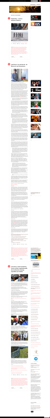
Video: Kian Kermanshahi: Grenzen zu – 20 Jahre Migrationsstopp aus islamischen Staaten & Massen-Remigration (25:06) (36, 326)
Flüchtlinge (24, 49)
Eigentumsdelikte (25, 379)
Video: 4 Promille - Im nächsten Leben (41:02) (35, 342)
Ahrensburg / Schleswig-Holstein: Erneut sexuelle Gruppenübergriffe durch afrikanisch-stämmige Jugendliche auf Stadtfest (19, 269)
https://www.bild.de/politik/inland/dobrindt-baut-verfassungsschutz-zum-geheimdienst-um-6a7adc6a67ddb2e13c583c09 (35, 379)
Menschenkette (17, 382)
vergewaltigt (20, 255)
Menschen (12, 253)
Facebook (26, 249)
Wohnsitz (23, 385)
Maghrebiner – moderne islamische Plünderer (16, 19)
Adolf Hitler (19, 247)
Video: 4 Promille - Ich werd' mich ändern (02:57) (36, 344)
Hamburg (20, 381)
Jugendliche (12, 382)
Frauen (25, 49)
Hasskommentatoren (16, 251)
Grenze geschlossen (13, 381)
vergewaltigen (18, 53)
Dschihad (22, 48)
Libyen (19, 50)
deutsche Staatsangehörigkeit (18, 379)
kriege (18, 50)
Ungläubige (15, 53)
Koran (16, 50)
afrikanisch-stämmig (18, 378)
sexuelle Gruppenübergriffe (17, 384)
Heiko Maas (23, 251)
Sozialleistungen (12, 385)
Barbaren (18, 47)
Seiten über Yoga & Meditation (36, 355)
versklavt (21, 53)
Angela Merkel (18, 248)
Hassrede (19, 251)
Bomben (24, 47)
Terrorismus (25, 52)
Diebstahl (22, 379)
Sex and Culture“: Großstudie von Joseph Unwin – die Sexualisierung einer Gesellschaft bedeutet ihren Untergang (36, 273)
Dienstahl (20, 48)
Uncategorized (21, 57)
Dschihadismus (24, 48)
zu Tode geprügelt (16, 256)
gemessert (19, 250)
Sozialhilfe (26, 384)
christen (26, 47)
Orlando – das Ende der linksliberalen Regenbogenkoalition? (17, 365)
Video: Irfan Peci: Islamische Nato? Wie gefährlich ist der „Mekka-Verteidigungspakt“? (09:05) (35, 385)
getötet (22, 250)
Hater (21, 251)
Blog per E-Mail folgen (35, 405)
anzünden (21, 248)
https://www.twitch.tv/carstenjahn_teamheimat (34, 371)
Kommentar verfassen (13, 57)
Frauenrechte (12, 250)
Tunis (13, 53)
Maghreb (21, 50)
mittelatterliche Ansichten (22, 51)
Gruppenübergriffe (17, 381)
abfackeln (17, 247)
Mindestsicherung (25, 382)
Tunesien (12, 53)
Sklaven (17, 52)
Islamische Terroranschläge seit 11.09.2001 (36, 269)
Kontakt (38, 4)
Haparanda (23, 381)
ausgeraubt (12, 47)
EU (27, 379)
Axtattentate (14, 249)
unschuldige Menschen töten (13, 255)
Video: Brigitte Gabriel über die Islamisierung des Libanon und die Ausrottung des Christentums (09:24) (36, 293)
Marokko (23, 50)
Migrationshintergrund (21, 382)
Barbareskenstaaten (21, 47)
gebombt (16, 250)
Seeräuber (12, 52)
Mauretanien (16, 51)
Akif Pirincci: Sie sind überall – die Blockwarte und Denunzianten (19, 65)
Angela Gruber (15, 248)
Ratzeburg (22, 383)
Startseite (33, 4)
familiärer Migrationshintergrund (14, 380)
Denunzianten (19, 249)
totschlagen (20, 385)
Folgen (32, 411)
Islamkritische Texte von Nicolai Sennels (35, 305)
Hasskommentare (12, 251)
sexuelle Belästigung (13, 384)
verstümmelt (23, 53)
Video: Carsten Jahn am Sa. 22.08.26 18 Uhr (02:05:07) (35, 369)
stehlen (21, 52)
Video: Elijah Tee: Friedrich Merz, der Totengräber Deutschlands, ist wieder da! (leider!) (35, 365)
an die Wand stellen (26, 247)
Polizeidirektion (19, 383)
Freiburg (14, 250)
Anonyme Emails (32, 347)
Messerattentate (18, 253)
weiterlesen (21, 344)
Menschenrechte (14, 253)
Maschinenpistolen (13, 51)
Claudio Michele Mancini (16, 48)
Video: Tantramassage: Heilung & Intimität (35, 131)
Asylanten (23, 248)
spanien (19, 52)
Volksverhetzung (23, 255)
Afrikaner (15, 378)
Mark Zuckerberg (21, 252)
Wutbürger (14, 256)
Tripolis (27, 52)
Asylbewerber (26, 248)
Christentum (12, 48)
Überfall (14, 47)
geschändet (21, 250)
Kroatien (14, 382)
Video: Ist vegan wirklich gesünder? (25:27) (35, 307)
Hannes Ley (25, 250)
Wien (21, 385)
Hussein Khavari (26, 251)
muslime (26, 51)
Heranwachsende (26, 381)
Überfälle (16, 47)
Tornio (17, 385)
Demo (11, 379)
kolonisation (14, 50)
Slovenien (22, 384)
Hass (26, 250)
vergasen (17, 255)
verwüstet (25, 53)
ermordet (16, 49)
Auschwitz (12, 249)
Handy (21, 381)
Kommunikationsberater (13, 252)
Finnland (18, 380)
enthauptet (12, 49)
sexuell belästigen (15, 52)
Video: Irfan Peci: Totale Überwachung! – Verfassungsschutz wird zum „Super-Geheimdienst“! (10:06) (35, 374)
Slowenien (24, 384)
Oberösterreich (16, 383)
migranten (18, 51)
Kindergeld (12, 50)
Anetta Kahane (12, 248)
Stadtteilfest (15, 385)
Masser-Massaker (25, 252)
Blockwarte (17, 249)
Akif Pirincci (22, 247)
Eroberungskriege (19, 49)
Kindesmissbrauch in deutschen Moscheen (35, 323)
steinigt (22, 52)
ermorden (14, 49)
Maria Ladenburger (18, 252)
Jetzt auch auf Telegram (36, 361)
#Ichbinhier (15, 247)
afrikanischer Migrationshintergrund (23, 378)
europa (21, 49)
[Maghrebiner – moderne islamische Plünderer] (19, 30)
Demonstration (13, 379)
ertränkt (24, 249)
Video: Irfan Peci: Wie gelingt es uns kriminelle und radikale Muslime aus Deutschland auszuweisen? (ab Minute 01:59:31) (36, 298)
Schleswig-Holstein (25, 383)
